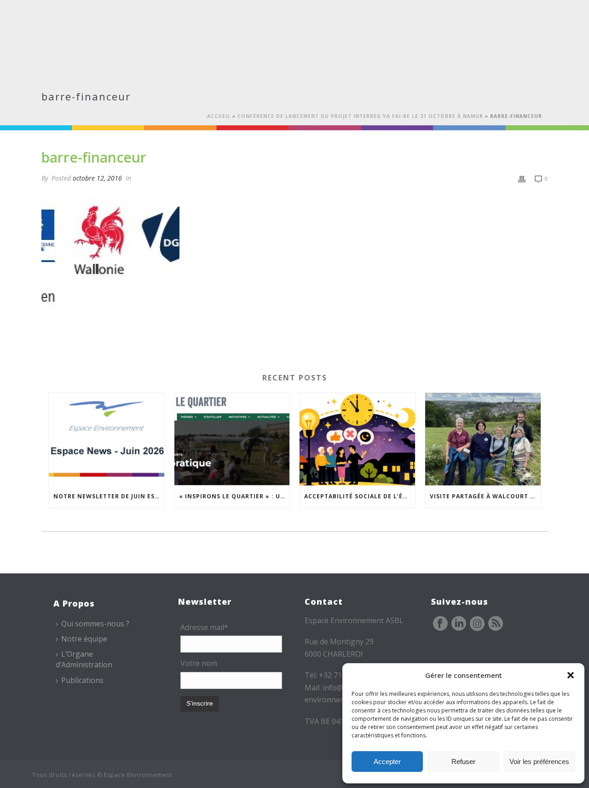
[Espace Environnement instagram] (477, 624)
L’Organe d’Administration (84, 659)
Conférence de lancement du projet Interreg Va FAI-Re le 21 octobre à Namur (360, 116)
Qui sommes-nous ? (95, 624)
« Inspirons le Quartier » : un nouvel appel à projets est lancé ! (234, 496)
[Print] (521, 178)
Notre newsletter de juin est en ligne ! (108, 496)
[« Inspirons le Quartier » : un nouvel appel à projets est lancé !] (232, 439)
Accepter (387, 761)
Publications (82, 680)
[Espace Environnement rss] (495, 624)
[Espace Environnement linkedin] (458, 624)
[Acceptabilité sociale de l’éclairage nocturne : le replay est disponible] (357, 439)
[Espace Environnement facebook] (440, 624)
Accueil (219, 116)
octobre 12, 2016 (97, 178)
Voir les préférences (539, 761)
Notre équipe (84, 639)
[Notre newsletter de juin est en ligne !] (106, 439)
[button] (570, 675)
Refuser (463, 761)
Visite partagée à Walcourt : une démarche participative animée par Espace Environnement (485, 496)
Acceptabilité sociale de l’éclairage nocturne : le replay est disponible (359, 496)
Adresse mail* (204, 627)
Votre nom (198, 663)
